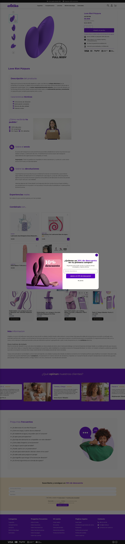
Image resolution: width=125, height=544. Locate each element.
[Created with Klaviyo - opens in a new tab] (62, 290)
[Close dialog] (96, 255)
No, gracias (80, 280)
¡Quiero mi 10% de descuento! (80, 276)
